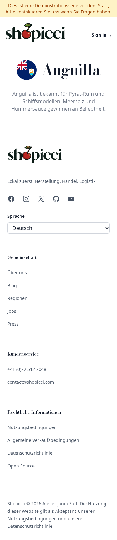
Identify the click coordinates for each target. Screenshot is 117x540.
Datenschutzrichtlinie (29, 453)
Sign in (102, 35)
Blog (12, 285)
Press (13, 324)
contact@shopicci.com (30, 382)
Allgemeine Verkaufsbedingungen (43, 440)
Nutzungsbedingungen (32, 427)
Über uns (17, 273)
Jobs (11, 311)
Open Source (21, 466)
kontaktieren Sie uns (38, 12)
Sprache (16, 216)
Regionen (17, 298)
